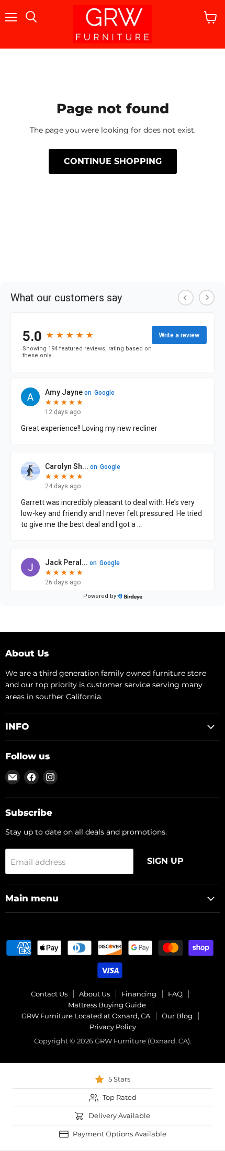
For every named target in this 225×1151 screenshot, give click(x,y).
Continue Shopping (113, 161)
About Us (94, 994)
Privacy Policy (112, 1027)
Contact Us (49, 994)
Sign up (165, 861)
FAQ (175, 994)
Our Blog (177, 1016)
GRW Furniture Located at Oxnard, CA (85, 1016)
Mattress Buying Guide (107, 1005)
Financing (138, 994)
